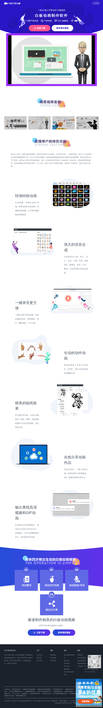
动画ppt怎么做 (8, 696)
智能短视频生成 (21, 696)
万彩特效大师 (16, 689)
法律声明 (67, 663)
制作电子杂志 (46, 693)
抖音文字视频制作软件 (44, 691)
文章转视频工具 (58, 689)
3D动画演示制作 (35, 693)
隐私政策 (67, 669)
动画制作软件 (69, 689)
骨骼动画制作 (69, 691)
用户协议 (67, 666)
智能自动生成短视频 (44, 689)
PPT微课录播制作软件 (60, 693)
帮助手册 (53, 660)
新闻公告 (67, 660)
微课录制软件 (58, 691)
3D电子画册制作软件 (16, 691)
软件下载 (39, 660)
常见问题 (53, 658)
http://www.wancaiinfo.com (42, 701)
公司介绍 (39, 655)
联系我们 (80, 655)
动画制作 (24, 693)
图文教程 (53, 655)
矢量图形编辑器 (30, 691)
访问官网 (96, 3)
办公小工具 (15, 693)
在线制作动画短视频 (29, 689)
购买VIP (39, 658)
